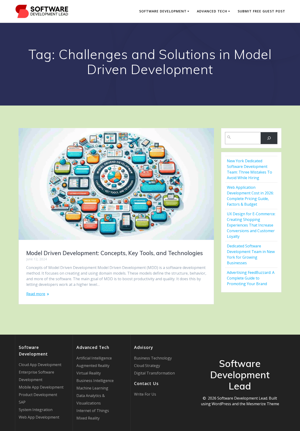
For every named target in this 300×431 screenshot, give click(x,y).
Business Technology (153, 358)
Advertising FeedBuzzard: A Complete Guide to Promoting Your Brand (250, 278)
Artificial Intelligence (94, 358)
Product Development (38, 394)
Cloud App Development (40, 364)
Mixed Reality (88, 418)
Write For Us (145, 394)
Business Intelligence (95, 380)
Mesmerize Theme (262, 403)
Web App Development (39, 417)
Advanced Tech (212, 11)
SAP (22, 402)
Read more (35, 293)
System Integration (35, 409)
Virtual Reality (88, 373)
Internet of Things (92, 410)
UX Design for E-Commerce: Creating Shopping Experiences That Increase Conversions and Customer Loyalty (251, 225)
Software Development (163, 11)
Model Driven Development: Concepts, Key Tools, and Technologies (114, 253)
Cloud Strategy (147, 365)
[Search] (269, 138)
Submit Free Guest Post (261, 11)
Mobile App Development (41, 387)
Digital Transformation (154, 373)
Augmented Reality (92, 365)
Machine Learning (92, 388)
